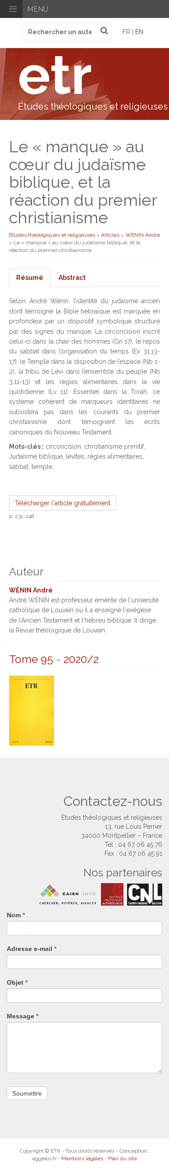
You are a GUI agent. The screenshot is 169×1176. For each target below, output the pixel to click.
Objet (17, 982)
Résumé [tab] (29, 277)
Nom (16, 915)
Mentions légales (82, 1158)
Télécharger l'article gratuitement (62, 503)
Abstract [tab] (72, 277)
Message (22, 1016)
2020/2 (81, 659)
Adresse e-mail (31, 948)
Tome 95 (31, 659)
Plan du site (122, 1158)
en (139, 31)
